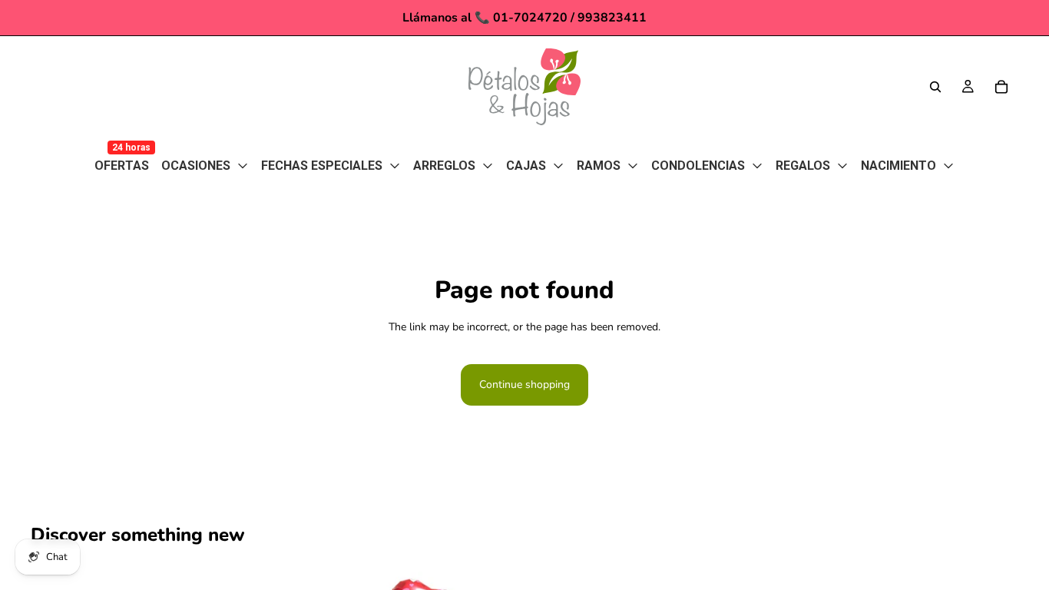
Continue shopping (524, 384)
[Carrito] (1001, 87)
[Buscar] (935, 87)
